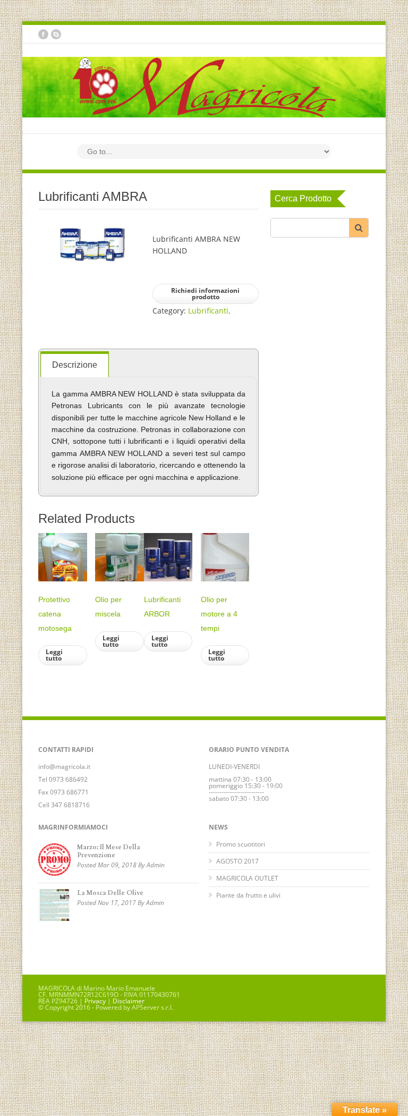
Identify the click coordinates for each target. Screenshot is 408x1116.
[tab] (74, 364)
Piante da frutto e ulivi (248, 895)
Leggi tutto (54, 655)
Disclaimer (128, 1000)
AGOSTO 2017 (237, 861)
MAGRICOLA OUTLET (247, 878)
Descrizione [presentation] (74, 364)
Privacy (95, 1000)
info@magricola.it (64, 766)
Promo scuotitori (240, 844)
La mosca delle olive (110, 893)
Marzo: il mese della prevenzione (108, 851)
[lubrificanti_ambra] (91, 243)
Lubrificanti (208, 311)
